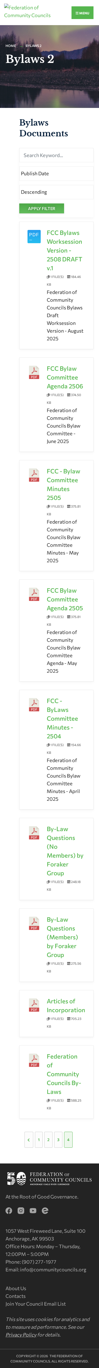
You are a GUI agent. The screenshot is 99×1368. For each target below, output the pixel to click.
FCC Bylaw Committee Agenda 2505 (65, 599)
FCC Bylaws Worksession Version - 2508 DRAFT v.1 (64, 250)
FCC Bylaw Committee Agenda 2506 (65, 377)
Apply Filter (41, 208)
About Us (16, 1288)
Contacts (16, 1296)
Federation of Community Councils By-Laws (64, 1073)
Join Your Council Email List (36, 1304)
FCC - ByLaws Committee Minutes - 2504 (62, 718)
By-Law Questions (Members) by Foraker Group (62, 937)
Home (11, 45)
